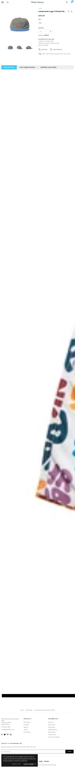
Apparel (57, 54)
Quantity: (41, 28)
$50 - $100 (46, 54)
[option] (20, 24)
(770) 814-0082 (5, 727)
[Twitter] (5, 734)
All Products (29, 710)
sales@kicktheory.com (7, 729)
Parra (40, 8)
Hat (65, 54)
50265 (52, 54)
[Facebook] (1, 734)
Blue (62, 54)
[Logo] (37, 2)
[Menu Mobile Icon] (2, 2)
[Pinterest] (7, 734)
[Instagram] (10, 734)
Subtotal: (41, 35)
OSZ (40, 23)
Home (22, 710)
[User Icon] (67, 2)
